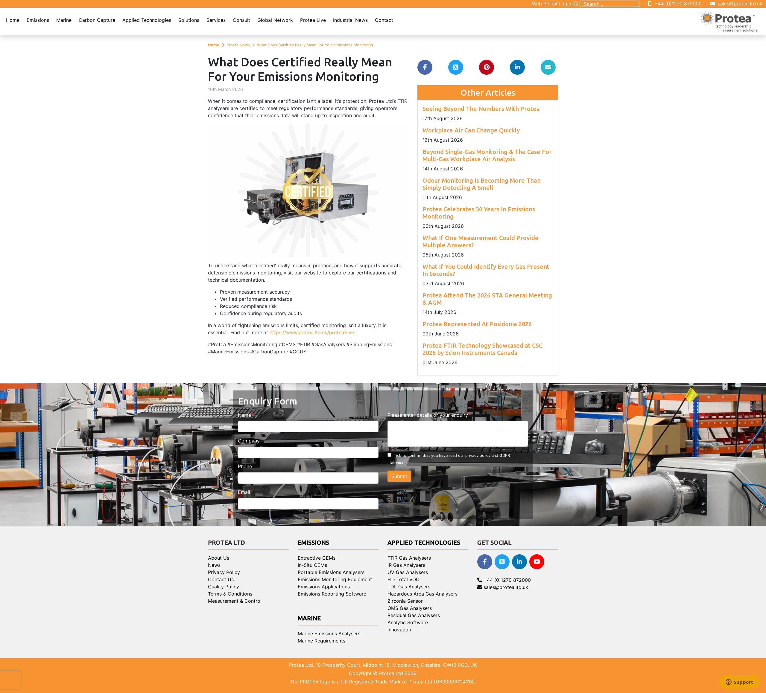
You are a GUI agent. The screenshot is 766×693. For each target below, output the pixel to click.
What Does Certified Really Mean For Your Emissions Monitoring (315, 45)
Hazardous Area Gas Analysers (422, 594)
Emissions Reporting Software (332, 594)
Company (249, 441)
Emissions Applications (324, 587)
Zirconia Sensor (405, 601)
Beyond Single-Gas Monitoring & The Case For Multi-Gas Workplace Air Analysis (487, 155)
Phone (245, 466)
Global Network (275, 20)
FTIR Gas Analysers (409, 558)
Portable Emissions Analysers (331, 572)
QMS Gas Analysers (409, 608)
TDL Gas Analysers (408, 587)
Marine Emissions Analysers (329, 633)
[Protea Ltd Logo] (729, 21)
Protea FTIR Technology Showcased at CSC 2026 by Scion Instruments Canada (482, 349)
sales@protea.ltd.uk (739, 4)
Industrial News (350, 20)
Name (244, 415)
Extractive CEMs (316, 558)
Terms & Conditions (230, 594)
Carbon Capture (97, 20)
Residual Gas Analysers (413, 615)
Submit (399, 476)
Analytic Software (407, 622)
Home (12, 20)
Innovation (399, 630)
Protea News (238, 45)
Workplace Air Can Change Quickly (471, 130)
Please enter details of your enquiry (427, 415)
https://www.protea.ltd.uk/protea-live (312, 332)
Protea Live (313, 20)
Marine (64, 20)
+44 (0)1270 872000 (677, 4)
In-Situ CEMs (312, 565)
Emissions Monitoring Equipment (335, 579)
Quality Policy (223, 587)
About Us (218, 558)
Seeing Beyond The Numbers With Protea (481, 108)
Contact (384, 20)
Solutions (188, 20)
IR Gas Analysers (406, 565)
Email (244, 492)
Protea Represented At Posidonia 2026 (477, 323)
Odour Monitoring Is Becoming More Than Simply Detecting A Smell (481, 184)
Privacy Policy (224, 572)
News (214, 565)
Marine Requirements (321, 641)
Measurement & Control (235, 601)
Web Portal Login (551, 4)
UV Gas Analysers (407, 572)
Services (216, 20)
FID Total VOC (403, 579)
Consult (241, 20)
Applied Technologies (146, 20)
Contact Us (221, 579)
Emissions (38, 20)
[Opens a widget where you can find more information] (739, 682)
